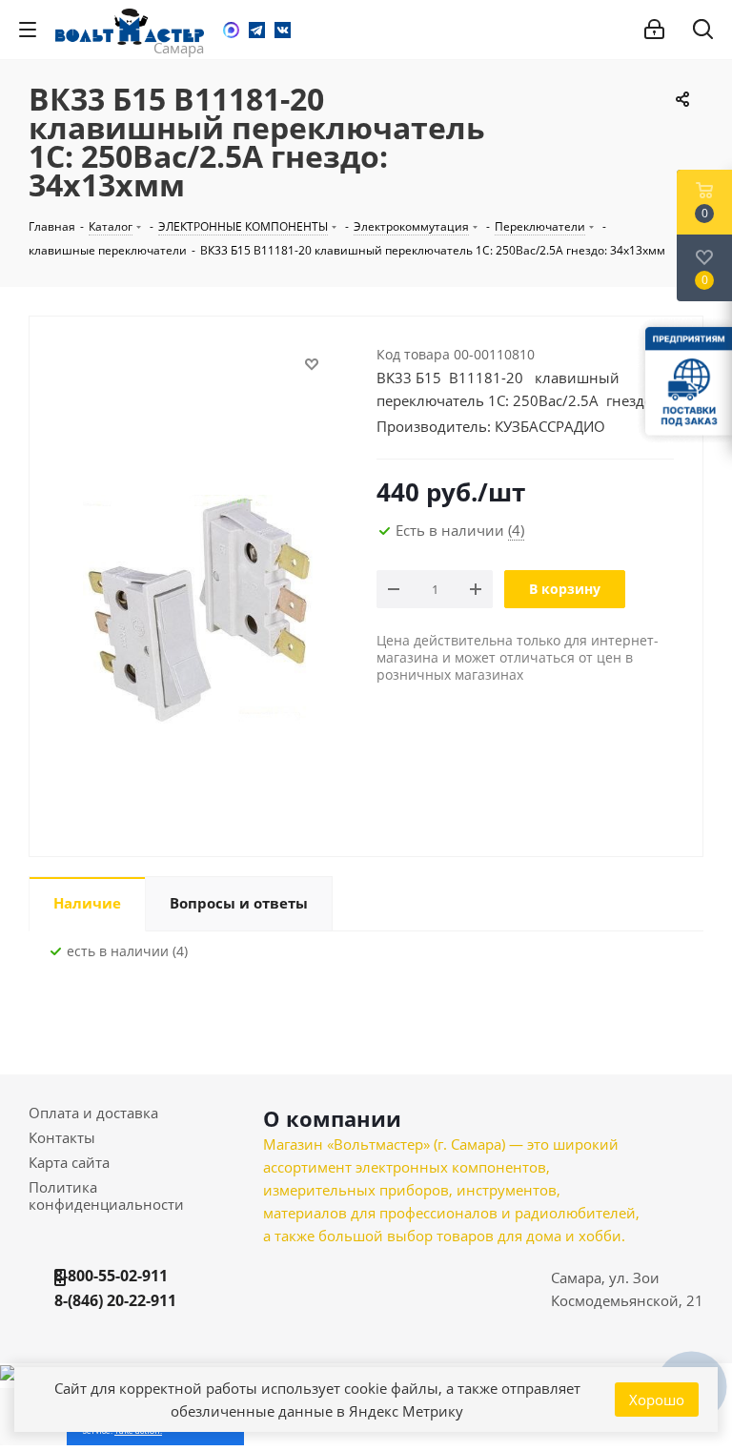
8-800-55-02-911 (111, 1275)
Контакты (62, 1137)
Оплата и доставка (93, 1112)
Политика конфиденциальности (106, 1195)
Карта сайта (69, 1162)
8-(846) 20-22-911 (115, 1300)
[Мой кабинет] (654, 29)
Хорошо (656, 1399)
